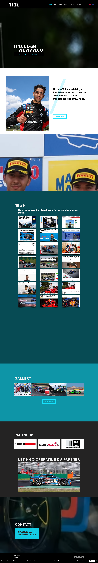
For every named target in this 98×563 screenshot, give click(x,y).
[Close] (96, 561)
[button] (49, 477)
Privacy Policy (57, 560)
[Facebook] (75, 557)
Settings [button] (78, 560)
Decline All (84, 560)
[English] (89, 4)
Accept (91, 560)
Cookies (16, 557)
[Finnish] (92, 4)
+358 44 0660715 (26, 533)
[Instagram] (79, 557)
